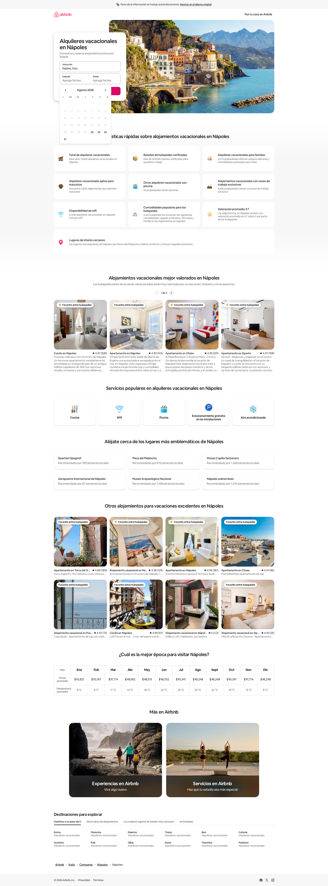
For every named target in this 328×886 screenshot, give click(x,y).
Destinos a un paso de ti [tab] (67, 821)
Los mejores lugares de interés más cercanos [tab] (148, 821)
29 (98, 132)
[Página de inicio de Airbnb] (62, 14)
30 (105, 132)
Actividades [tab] (186, 821)
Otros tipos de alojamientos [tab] (102, 821)
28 (92, 132)
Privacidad (84, 880)
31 (65, 139)
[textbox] (74, 80)
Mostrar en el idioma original (196, 4)
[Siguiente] (171, 293)
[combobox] (90, 68)
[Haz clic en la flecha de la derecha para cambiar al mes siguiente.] (105, 90)
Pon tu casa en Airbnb (258, 14)
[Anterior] (156, 293)
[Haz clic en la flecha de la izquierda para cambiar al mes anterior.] (66, 90)
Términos (98, 880)
